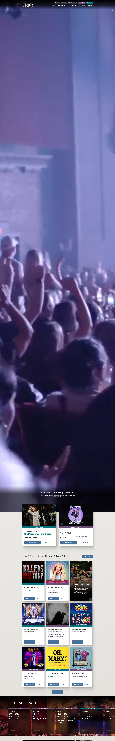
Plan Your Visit (62, 5)
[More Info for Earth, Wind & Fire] (33, 614)
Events (53, 5)
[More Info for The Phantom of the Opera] (39, 515)
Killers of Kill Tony (29, 590)
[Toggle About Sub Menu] (92, 5)
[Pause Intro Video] (113, 11)
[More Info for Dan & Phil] (76, 515)
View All (87, 556)
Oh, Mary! (50, 676)
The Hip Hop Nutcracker (42, 719)
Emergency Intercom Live (79, 676)
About (90, 5)
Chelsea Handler (53, 590)
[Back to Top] (112, 737)
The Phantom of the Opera (37, 534)
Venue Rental (72, 5)
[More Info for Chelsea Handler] (57, 572)
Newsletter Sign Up (73, 2)
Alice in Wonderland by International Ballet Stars (66, 720)
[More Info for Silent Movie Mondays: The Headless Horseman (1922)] (57, 614)
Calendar (64, 2)
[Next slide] (91, 703)
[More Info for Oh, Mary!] (57, 658)
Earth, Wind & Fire (29, 633)
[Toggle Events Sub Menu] (55, 5)
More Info (48, 542)
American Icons (15, 719)
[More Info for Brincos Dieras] (33, 658)
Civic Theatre (89, 2)
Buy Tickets (32, 542)
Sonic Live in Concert (78, 633)
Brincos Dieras (28, 676)
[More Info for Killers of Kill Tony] (33, 572)
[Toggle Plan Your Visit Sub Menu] (66, 5)
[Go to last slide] (86, 703)
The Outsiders (87, 719)
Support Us (82, 5)
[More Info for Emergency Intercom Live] (81, 658)
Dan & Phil (65, 533)
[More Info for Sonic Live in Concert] (81, 614)
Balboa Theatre (82, 2)
